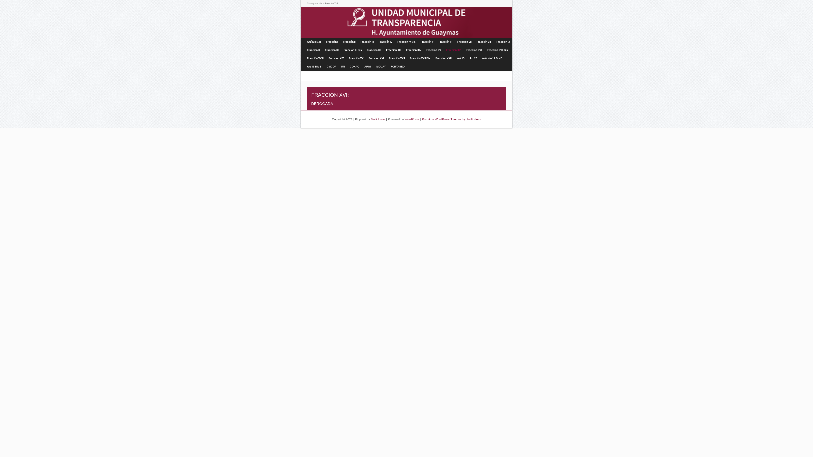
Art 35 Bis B (314, 66)
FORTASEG (398, 66)
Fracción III (367, 41)
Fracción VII (464, 41)
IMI (343, 66)
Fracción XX (356, 58)
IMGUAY (381, 66)
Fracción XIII (393, 50)
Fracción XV (433, 50)
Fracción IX (503, 41)
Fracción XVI (453, 50)
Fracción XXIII (444, 58)
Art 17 (473, 58)
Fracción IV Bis (406, 41)
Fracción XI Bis (353, 50)
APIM (367, 66)
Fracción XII (374, 50)
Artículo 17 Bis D (492, 58)
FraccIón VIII (484, 41)
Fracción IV (385, 41)
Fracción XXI (376, 58)
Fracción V (427, 41)
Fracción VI (445, 41)
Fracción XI (332, 50)
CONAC (354, 66)
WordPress (412, 119)
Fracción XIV (413, 50)
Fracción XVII (474, 50)
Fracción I (332, 41)
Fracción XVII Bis (497, 50)
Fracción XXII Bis (420, 58)
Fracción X (313, 50)
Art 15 (461, 58)
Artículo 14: (314, 41)
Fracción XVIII (315, 58)
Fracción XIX (336, 58)
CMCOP (331, 66)
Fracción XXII (397, 58)
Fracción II (349, 41)
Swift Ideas (378, 119)
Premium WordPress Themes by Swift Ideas (451, 119)
